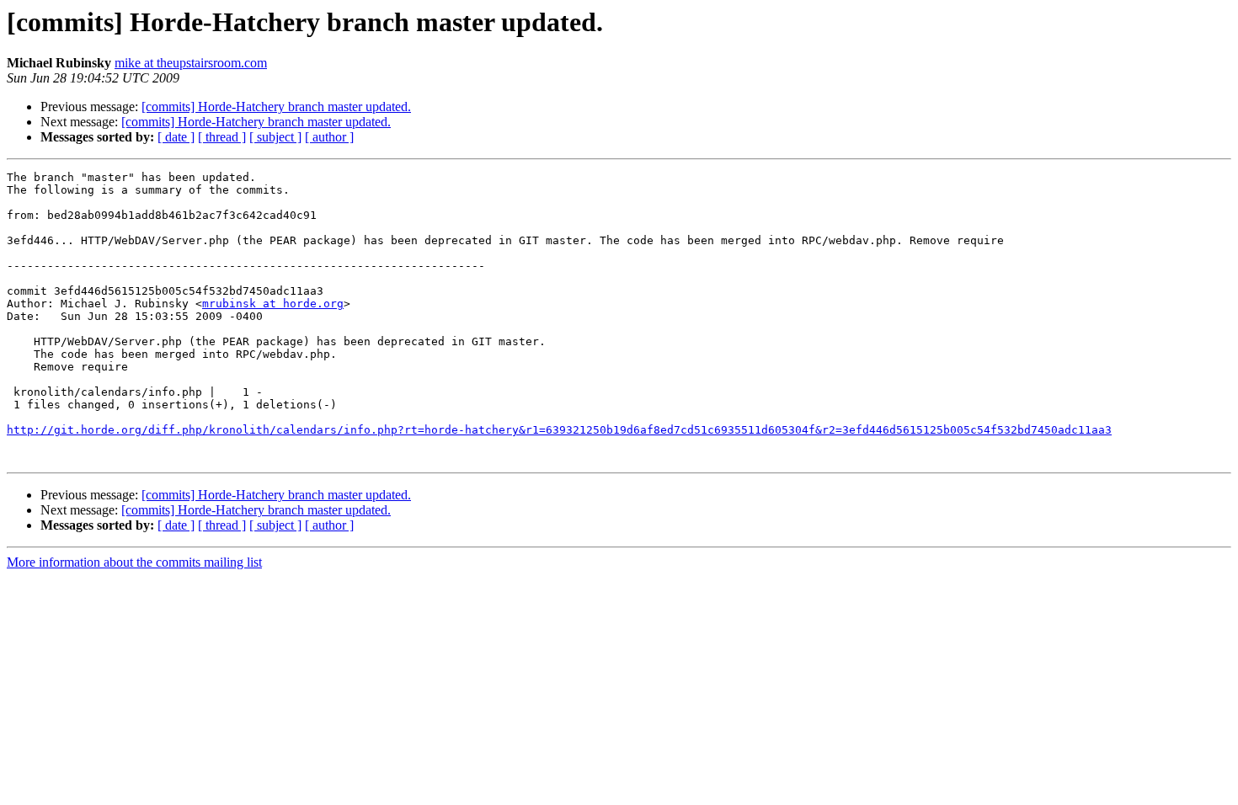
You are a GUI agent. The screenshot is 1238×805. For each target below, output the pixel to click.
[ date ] (176, 137)
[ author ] (329, 137)
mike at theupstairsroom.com (191, 63)
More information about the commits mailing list (134, 562)
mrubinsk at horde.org (273, 303)
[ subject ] (275, 137)
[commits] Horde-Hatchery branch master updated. (276, 106)
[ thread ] (222, 137)
